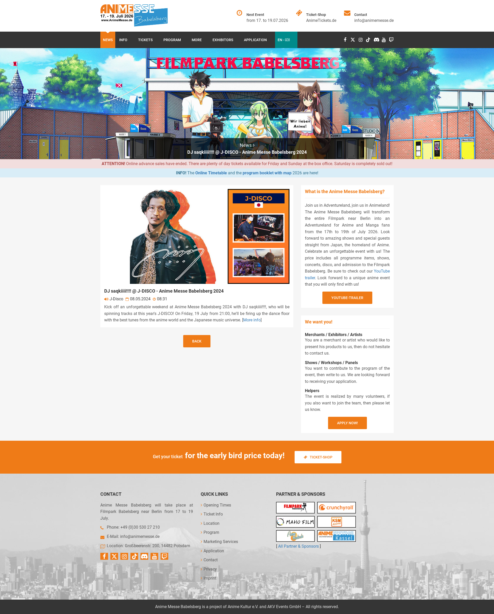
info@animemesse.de (374, 20)
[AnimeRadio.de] (295, 536)
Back (196, 341)
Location (211, 523)
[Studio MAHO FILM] (295, 522)
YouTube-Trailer (347, 298)
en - (281, 40)
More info (252, 320)
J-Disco (116, 298)
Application (255, 40)
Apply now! (347, 423)
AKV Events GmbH (284, 606)
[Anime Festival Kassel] (336, 536)
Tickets (145, 40)
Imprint (210, 578)
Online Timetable (211, 172)
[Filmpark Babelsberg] (295, 507)
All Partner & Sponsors (298, 546)
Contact (211, 559)
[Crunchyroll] (336, 507)
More (197, 40)
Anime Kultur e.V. (243, 606)
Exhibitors (223, 40)
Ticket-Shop (321, 457)
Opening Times (217, 505)
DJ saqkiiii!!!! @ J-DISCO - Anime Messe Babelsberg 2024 (247, 152)
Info (123, 40)
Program (172, 40)
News (108, 40)
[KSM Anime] (336, 522)
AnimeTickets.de (321, 20)
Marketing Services (221, 541)
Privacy (210, 569)
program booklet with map (267, 172)
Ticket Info (213, 514)
